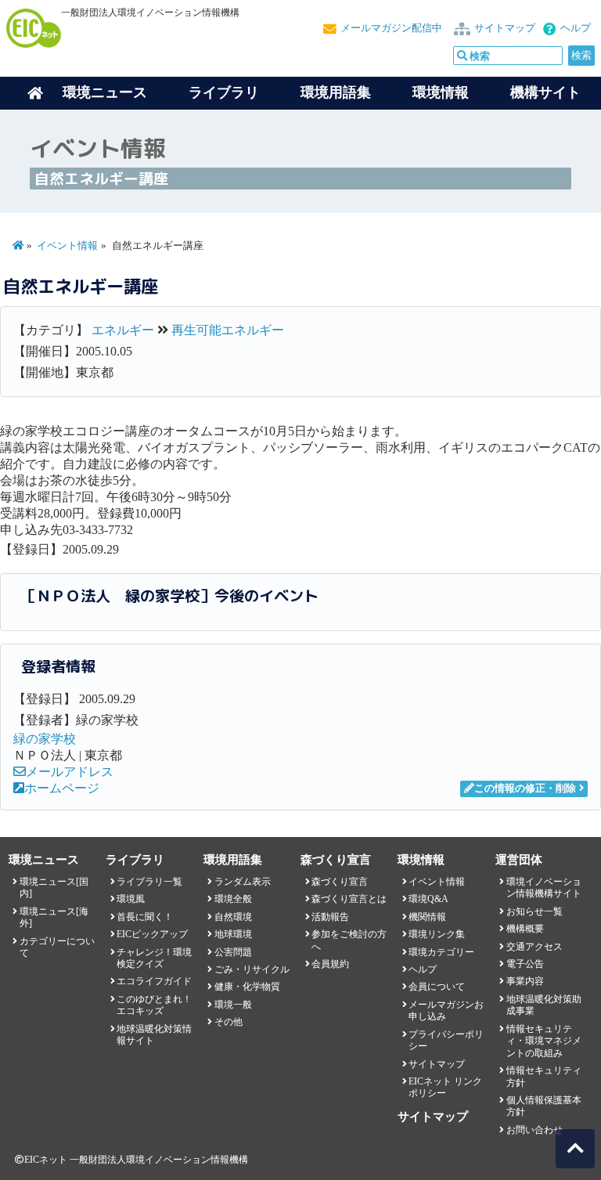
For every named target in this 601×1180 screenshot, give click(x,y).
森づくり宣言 (339, 881)
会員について (436, 986)
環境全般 (233, 898)
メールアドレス (69, 771)
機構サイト (545, 92)
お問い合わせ (534, 1129)
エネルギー (123, 330)
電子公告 (525, 963)
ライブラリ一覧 (149, 881)
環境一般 (233, 1004)
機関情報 (427, 916)
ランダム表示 (242, 881)
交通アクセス (534, 946)
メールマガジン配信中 (391, 28)
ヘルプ (575, 28)
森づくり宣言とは (349, 898)
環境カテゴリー (441, 952)
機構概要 (525, 928)
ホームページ (61, 788)
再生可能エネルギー (227, 330)
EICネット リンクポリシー (445, 1087)
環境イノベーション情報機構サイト (543, 887)
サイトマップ (504, 28)
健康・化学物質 (247, 986)
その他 (228, 1021)
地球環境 (233, 934)
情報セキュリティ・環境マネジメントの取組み (543, 1041)
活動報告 (330, 916)
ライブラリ (224, 92)
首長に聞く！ (145, 916)
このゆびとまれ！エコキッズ (154, 1005)
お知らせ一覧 (534, 911)
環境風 (131, 898)
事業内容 (525, 981)
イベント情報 (67, 245)
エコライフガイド (154, 981)
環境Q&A (428, 898)
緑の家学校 (44, 738)
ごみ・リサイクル (252, 969)
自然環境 (233, 916)
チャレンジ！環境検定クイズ (154, 958)
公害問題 (233, 952)
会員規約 (330, 963)
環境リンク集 (436, 934)
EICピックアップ (152, 934)
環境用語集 (335, 92)
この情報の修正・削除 (525, 788)
